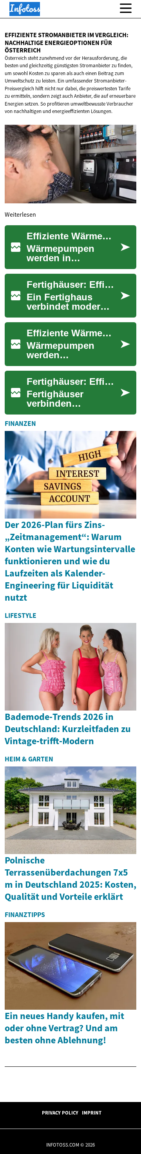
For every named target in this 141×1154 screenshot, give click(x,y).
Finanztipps (25, 914)
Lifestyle (20, 615)
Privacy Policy (60, 1112)
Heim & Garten (29, 759)
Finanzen (20, 423)
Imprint (91, 1112)
